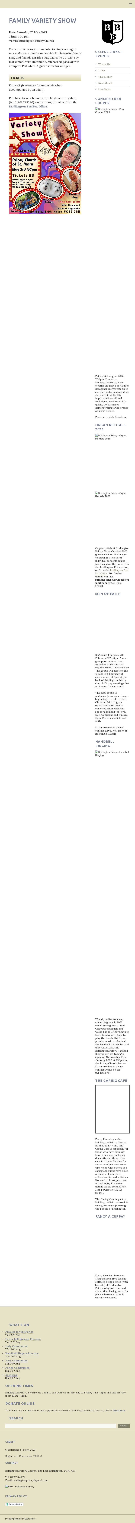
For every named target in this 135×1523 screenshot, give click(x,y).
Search (123, 1425)
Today (101, 70)
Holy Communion (16, 1346)
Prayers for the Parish (19, 1331)
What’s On (104, 64)
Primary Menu (131, 4)
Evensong (11, 1374)
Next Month (105, 83)
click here (118, 1410)
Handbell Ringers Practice (21, 1353)
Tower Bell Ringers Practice (23, 1339)
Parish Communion (17, 1367)
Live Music (104, 89)
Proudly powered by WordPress (20, 1519)
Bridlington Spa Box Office (28, 106)
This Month (105, 76)
